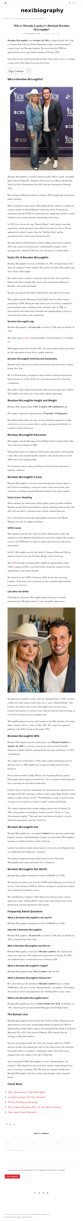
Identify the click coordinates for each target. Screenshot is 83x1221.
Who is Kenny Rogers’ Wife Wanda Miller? (27, 1092)
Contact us (45, 1214)
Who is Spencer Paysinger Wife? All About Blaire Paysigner (34, 1107)
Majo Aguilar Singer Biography (22, 1112)
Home (5, 19)
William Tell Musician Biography (23, 1102)
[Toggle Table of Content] (27, 71)
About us (38, 1214)
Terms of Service (27, 1217)
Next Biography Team (32, 33)
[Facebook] (6, 1124)
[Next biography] (41, 10)
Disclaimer (8, 1217)
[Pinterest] (14, 1124)
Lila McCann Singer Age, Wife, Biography (27, 1097)
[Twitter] (10, 1124)
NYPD (14, 562)
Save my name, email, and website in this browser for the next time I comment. (36, 1170)
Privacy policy (16, 1217)
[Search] (69, 3)
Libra (26, 337)
